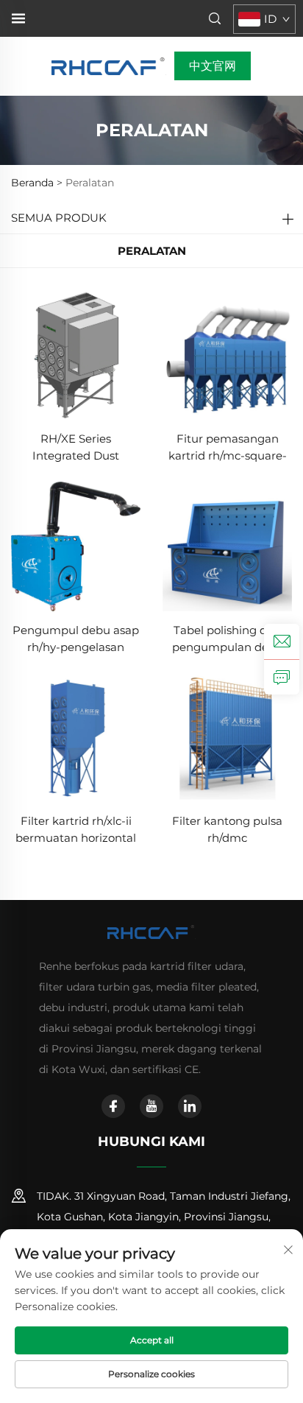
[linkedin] (190, 1106)
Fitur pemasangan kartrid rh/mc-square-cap (227, 448)
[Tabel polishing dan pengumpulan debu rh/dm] (227, 545)
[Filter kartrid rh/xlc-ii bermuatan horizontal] (75, 736)
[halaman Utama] (109, 65)
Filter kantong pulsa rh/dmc (227, 829)
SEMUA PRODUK (59, 218)
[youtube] (151, 1106)
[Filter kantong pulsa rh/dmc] (227, 736)
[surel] (281, 641)
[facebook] (113, 1106)
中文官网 (212, 66)
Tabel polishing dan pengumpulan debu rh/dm (227, 639)
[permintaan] (281, 677)
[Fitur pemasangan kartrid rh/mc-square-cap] (227, 354)
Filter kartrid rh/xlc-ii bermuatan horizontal (75, 829)
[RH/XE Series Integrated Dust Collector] (75, 354)
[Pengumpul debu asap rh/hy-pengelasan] (75, 545)
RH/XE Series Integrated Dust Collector (75, 448)
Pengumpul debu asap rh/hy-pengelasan (76, 638)
